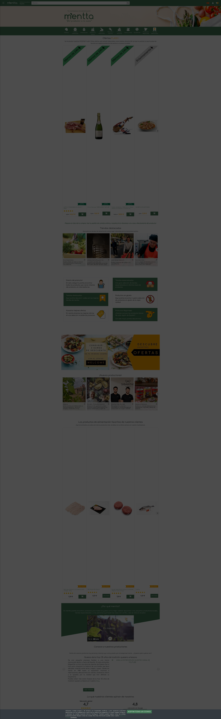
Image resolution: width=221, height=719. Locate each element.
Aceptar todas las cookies (139, 711)
